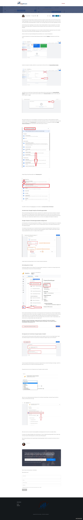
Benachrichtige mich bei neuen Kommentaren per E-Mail (32, 487)
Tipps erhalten (51, 459)
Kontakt (63, 3)
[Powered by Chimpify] (79, 518)
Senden (24, 489)
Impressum (18, 505)
